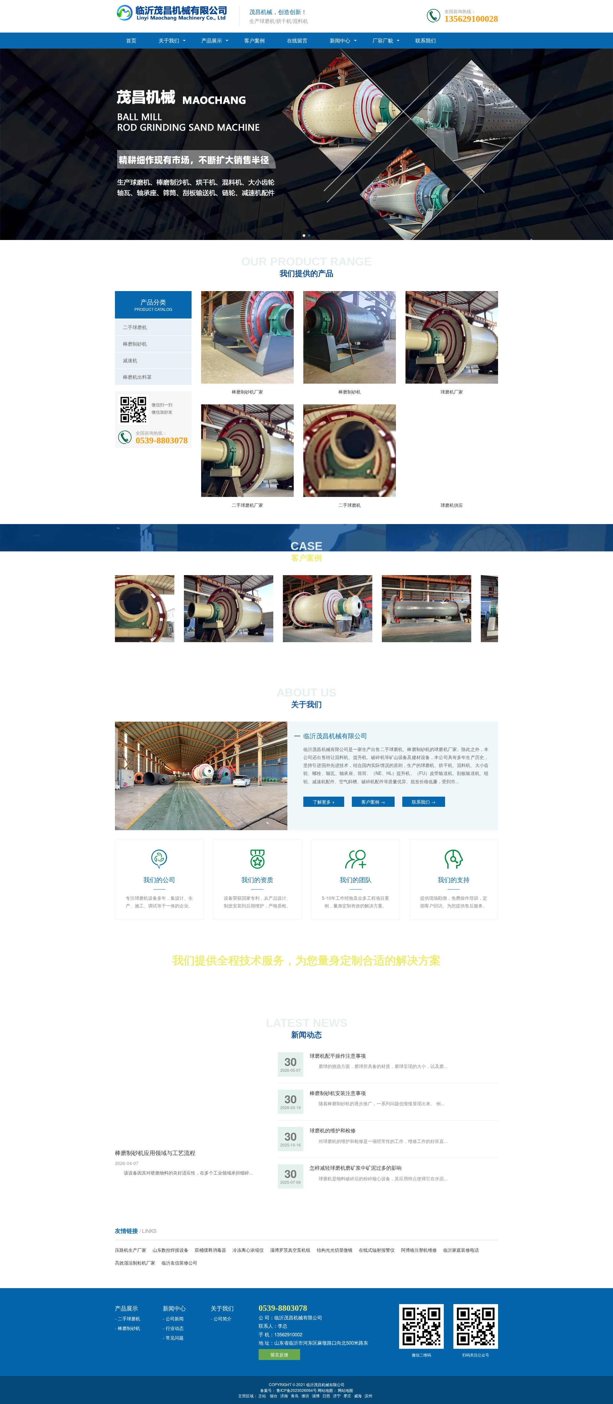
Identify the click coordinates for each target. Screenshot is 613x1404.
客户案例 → (373, 802)
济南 (284, 1395)
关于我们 (169, 40)
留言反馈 (279, 1354)
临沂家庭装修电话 (461, 1250)
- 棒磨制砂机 (127, 1328)
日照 (326, 1395)
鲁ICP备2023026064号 (296, 1390)
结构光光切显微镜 (334, 1250)
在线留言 (297, 40)
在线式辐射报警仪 (377, 1250)
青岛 (295, 1395)
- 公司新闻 (173, 1318)
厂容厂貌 (383, 40)
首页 (131, 40)
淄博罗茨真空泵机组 (290, 1250)
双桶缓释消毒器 (210, 1250)
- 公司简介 (221, 1318)
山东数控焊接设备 (170, 1250)
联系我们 (425, 40)
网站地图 (345, 1390)
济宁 (337, 1395)
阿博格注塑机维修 (419, 1250)
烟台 (273, 1395)
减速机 (130, 360)
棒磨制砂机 (135, 343)
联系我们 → (423, 802)
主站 (262, 1395)
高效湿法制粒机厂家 (135, 1262)
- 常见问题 (173, 1337)
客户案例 (254, 40)
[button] (304, 235)
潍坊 (305, 1395)
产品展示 (211, 40)
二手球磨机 (135, 327)
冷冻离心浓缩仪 (248, 1250)
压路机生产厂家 (130, 1250)
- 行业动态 (173, 1328)
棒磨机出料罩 (137, 376)
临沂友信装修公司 (179, 1262)
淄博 (316, 1395)
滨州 (368, 1395)
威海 (358, 1395)
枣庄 (347, 1395)
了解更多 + (324, 802)
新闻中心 (340, 40)
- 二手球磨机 (127, 1318)
